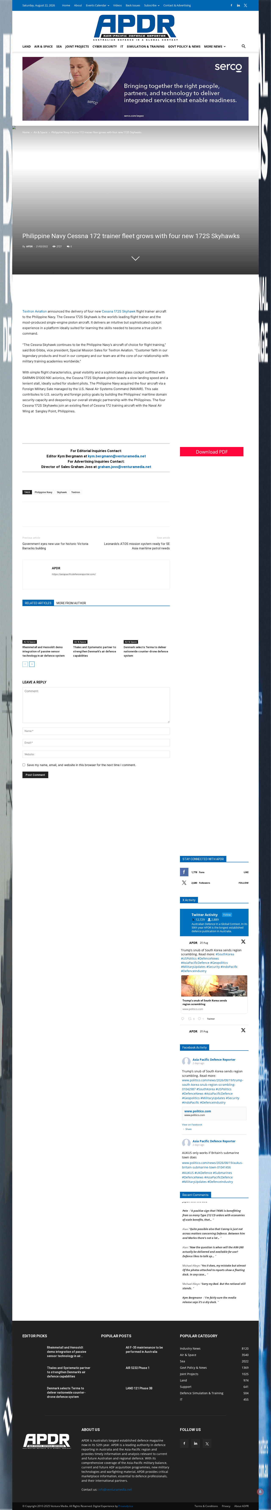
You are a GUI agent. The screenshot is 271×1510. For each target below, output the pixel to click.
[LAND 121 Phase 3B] (111, 1393)
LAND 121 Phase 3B (139, 1388)
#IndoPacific (229, 967)
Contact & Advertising (177, 5)
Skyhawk (62, 492)
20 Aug (204, 942)
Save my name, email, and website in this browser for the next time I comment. (81, 765)
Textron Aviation (34, 311)
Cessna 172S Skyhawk (119, 311)
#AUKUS (188, 1173)
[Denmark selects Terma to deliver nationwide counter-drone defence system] (147, 628)
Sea (59, 46)
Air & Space (43, 46)
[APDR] (135, 26)
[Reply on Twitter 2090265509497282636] (183, 1019)
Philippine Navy (43, 492)
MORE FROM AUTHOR (71, 603)
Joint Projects (77, 46)
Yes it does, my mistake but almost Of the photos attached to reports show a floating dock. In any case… (214, 1260)
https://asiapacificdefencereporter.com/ (74, 574)
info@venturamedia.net (115, 1489)
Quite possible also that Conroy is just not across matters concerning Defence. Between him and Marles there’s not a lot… (214, 1223)
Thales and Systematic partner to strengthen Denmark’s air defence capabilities (94, 651)
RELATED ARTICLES (38, 603)
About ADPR (241, 1506)
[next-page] (32, 664)
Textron (75, 492)
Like (246, 872)
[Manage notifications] (260, 1491)
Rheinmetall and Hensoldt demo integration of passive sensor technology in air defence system (43, 651)
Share (188, 1129)
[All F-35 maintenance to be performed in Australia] (111, 1352)
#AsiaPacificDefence (195, 963)
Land (26, 46)
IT (121, 46)
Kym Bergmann (192, 1287)
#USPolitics (189, 958)
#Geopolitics (219, 963)
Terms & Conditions (206, 1506)
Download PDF (212, 451)
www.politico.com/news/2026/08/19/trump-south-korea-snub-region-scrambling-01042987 (212, 1084)
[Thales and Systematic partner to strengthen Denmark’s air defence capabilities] (96, 628)
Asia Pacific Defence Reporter (214, 1060)
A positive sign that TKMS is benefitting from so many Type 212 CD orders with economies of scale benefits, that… (214, 1205)
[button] (243, 47)
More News (213, 46)
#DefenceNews (208, 958)
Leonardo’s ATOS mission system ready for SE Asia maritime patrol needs (137, 546)
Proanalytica (125, 1506)
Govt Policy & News (184, 46)
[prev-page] (25, 664)
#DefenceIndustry (193, 971)
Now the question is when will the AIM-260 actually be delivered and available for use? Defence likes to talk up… (213, 1241)
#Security (213, 967)
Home (66, 5)
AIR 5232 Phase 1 (137, 1368)
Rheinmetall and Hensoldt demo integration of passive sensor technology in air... (66, 1352)
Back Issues (133, 5)
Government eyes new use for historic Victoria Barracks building (55, 546)
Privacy (226, 1506)
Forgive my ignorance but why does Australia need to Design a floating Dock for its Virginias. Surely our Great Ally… (214, 1305)
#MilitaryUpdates (193, 967)
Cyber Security (105, 46)
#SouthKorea (225, 954)
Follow (244, 882)
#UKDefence (203, 1173)
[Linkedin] (238, 5)
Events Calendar (96, 5)
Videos (117, 5)
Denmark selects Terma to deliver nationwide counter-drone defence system (146, 651)
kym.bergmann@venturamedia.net (117, 456)
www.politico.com (197, 1111)
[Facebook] (231, 5)
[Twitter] (245, 5)
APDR (29, 246)
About (78, 5)
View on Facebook (192, 1124)
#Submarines (222, 1173)
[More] (56, 518)
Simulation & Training (146, 46)
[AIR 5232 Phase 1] (111, 1373)
